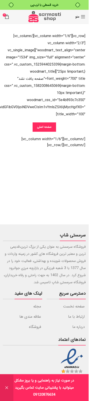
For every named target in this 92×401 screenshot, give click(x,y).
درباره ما (78, 327)
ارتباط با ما (76, 317)
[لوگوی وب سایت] (44, 17)
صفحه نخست (74, 306)
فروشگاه (35, 327)
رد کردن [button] (6, 387)
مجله (37, 306)
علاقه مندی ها (30, 317)
